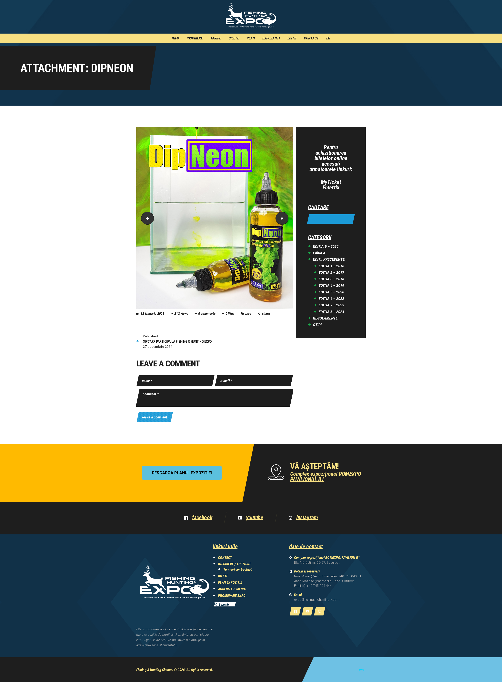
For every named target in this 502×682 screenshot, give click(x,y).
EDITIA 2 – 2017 (331, 272)
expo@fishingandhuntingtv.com (317, 600)
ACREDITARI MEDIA (232, 589)
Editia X (319, 253)
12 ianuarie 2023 (152, 313)
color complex (146, 218)
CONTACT (225, 557)
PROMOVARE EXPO (232, 595)
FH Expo (246, 313)
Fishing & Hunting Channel (154, 670)
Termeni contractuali (237, 569)
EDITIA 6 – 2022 (331, 299)
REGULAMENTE (325, 318)
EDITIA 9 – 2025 (325, 246)
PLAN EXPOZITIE (230, 582)
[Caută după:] (331, 219)
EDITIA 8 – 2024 (331, 312)
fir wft (286, 218)
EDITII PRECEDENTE (329, 259)
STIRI (317, 325)
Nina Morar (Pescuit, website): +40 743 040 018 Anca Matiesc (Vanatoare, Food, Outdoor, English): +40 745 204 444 (328, 581)
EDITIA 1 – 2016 (331, 266)
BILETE (223, 576)
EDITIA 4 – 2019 (331, 285)
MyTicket (331, 182)
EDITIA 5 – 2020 (331, 292)
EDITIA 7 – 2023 (331, 305)
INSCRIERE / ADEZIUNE (234, 564)
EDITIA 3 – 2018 (331, 279)
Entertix (331, 187)
